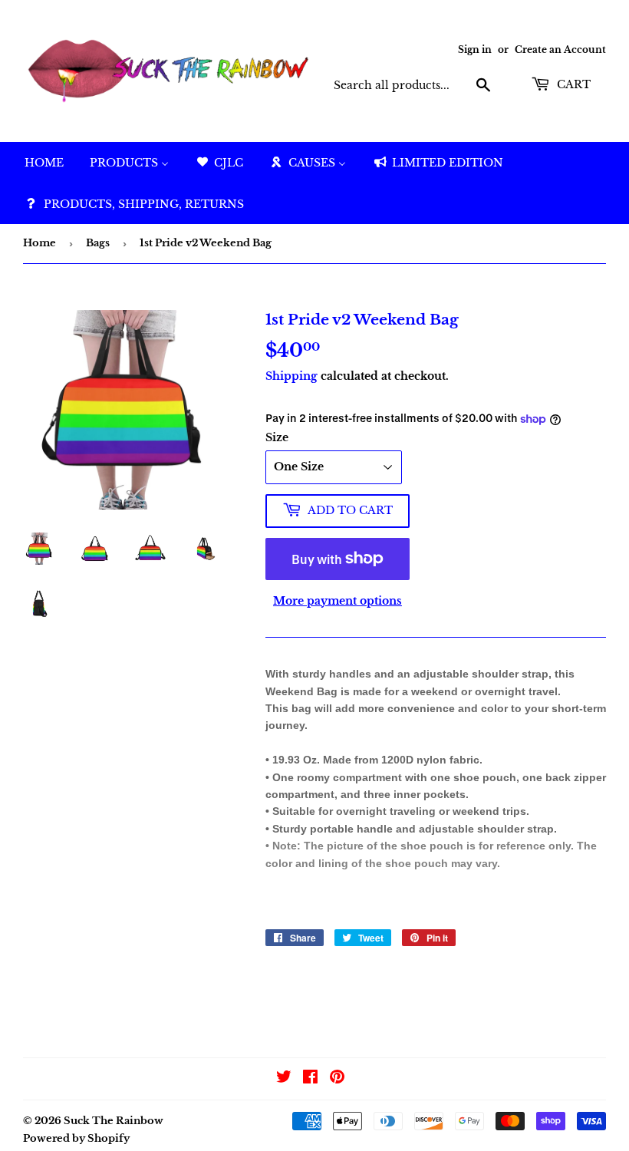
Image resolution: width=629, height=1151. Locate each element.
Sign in (475, 49)
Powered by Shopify (76, 1138)
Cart (572, 84)
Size (276, 437)
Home (39, 242)
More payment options (337, 601)
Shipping (291, 376)
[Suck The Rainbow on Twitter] (283, 1079)
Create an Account (560, 49)
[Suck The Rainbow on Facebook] (310, 1079)
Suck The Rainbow (113, 1120)
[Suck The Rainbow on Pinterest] (337, 1079)
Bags (98, 242)
